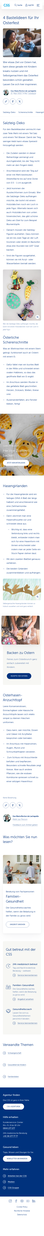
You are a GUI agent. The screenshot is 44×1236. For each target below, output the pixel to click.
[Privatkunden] (7, 5)
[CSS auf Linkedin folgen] (33, 1201)
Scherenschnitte (25, 112)
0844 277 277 (9, 1128)
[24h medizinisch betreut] (22, 970)
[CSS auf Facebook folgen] (16, 1201)
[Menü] (38, 5)
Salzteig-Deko (9, 112)
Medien (11, 1182)
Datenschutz (22, 1215)
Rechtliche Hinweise (22, 1211)
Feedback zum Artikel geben (25, 825)
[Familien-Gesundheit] (22, 993)
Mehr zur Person (20, 819)
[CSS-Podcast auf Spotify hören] (22, 1201)
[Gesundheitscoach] (22, 1017)
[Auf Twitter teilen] (19, 101)
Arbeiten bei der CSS (17, 1176)
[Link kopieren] (6, 101)
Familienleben (13, 1077)
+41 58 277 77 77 (10, 1136)
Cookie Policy (22, 1207)
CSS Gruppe (13, 1188)
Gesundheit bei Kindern (17, 1065)
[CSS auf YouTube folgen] (27, 1201)
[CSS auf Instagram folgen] (10, 1201)
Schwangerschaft (14, 1053)
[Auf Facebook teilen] (13, 101)
